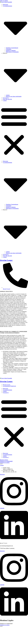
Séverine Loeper (6, 260)
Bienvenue (5, 4)
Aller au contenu (4, 0)
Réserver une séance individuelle (13, 96)
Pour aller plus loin (7, 99)
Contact (5, 100)
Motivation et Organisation (12, 51)
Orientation (8, 49)
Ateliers (8, 95)
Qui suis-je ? (6, 97)
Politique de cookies (4, 462)
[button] (14, 130)
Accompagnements (7, 390)
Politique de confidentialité (6, 461)
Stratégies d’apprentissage (12, 47)
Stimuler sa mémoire (11, 50)
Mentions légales (4, 459)
